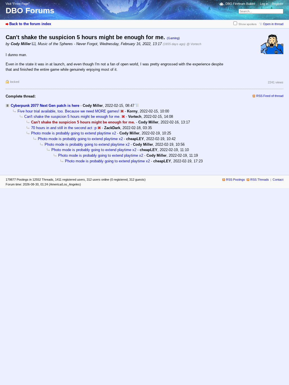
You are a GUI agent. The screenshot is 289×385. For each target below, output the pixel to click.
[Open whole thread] (137, 105)
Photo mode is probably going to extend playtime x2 (73, 133)
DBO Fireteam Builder (240, 3)
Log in (264, 3)
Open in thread (273, 24)
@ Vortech (194, 44)
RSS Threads (259, 179)
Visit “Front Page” (18, 3)
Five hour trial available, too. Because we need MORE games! (68, 111)
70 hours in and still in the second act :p (64, 128)
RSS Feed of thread (269, 96)
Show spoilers (247, 24)
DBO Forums (30, 10)
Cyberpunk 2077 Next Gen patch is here (45, 105)
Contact (278, 179)
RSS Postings (235, 179)
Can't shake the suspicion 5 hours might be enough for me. (72, 116)
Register (277, 3)
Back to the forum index (30, 24)
